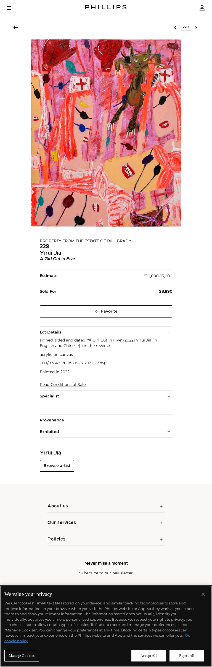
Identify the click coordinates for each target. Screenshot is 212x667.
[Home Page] (106, 8)
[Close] (203, 594)
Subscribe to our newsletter (106, 573)
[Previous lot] (175, 27)
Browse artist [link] (57, 465)
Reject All (186, 655)
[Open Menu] (13, 8)
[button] (106, 133)
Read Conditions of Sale (63, 384)
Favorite (109, 311)
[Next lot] (196, 27)
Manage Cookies (22, 655)
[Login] (202, 7)
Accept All (149, 655)
